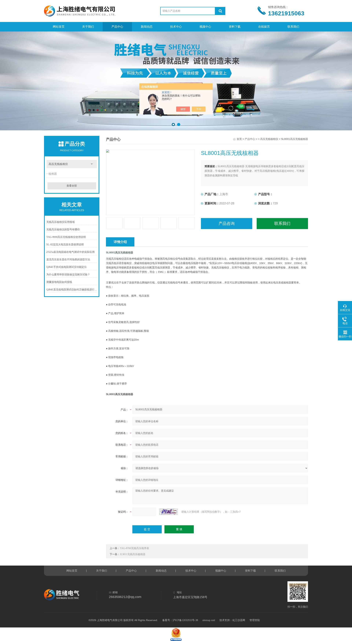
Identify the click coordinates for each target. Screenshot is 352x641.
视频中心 (205, 26)
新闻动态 (147, 26)
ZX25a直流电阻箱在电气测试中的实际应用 (70, 252)
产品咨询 (227, 223)
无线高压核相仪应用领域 (60, 222)
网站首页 (59, 26)
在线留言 (264, 26)
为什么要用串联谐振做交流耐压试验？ (68, 274)
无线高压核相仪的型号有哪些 (63, 229)
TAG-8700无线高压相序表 (134, 548)
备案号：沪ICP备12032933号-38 (180, 620)
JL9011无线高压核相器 (132, 554)
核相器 (53, 173)
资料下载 (235, 26)
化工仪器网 (238, 620)
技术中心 (176, 26)
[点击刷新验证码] (168, 512)
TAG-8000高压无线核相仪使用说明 (66, 237)
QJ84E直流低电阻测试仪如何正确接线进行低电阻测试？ (71, 289)
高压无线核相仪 (58, 164)
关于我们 (88, 26)
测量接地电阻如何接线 (59, 282)
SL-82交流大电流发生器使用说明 (65, 244)
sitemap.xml (208, 620)
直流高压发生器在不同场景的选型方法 (68, 259)
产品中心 (117, 26)
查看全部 (72, 185)
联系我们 (293, 26)
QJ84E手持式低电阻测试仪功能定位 (66, 267)
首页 (239, 139)
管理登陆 (255, 620)
